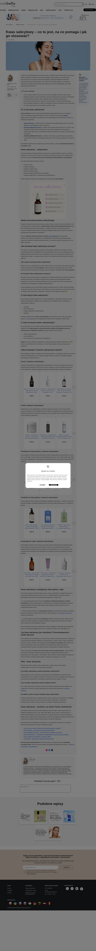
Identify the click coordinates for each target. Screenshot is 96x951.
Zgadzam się (53, 484)
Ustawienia (42, 484)
